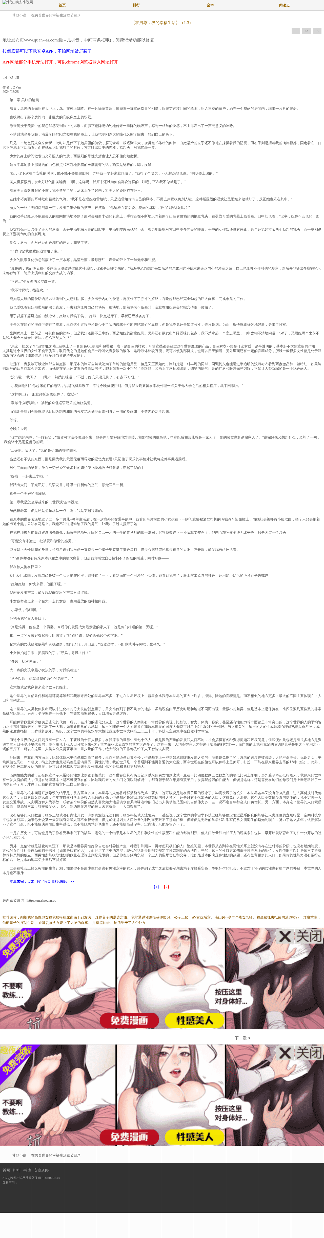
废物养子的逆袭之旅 (111, 917)
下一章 (242, 1038)
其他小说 (19, 15)
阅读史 (284, 5)
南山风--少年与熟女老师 (234, 917)
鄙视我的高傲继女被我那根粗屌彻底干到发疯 (55, 917)
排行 (136, 5)
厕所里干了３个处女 (130, 923)
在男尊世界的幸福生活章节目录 (56, 15)
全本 (210, 5)
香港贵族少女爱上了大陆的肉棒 (63, 923)
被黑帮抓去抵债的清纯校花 (278, 917)
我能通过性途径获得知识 (150, 917)
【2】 (166, 887)
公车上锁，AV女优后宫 (192, 917)
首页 (62, 5)
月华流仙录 (101, 923)
